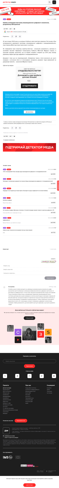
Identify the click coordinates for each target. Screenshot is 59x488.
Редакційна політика (30, 388)
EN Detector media (7, 405)
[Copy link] (19, 36)
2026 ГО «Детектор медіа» (11, 437)
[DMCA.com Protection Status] (24, 466)
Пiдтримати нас (21, 420)
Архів (26, 403)
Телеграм (49, 391)
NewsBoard (6, 398)
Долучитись (29, 112)
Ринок (5, 218)
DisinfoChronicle (7, 399)
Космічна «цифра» (7, 200)
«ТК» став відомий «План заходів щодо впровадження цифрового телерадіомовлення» (24, 171)
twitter (48, 389)
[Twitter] (16, 36)
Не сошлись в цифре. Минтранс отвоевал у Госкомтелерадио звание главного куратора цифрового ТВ (28, 210)
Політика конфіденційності (32, 389)
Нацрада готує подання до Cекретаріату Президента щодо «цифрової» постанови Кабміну (25, 190)
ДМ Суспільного (7, 391)
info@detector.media (10, 436)
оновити (53, 258)
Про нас (28, 385)
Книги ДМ (28, 393)
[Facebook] (12, 36)
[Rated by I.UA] (35, 466)
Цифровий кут (6, 220)
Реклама (27, 394)
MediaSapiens (6, 389)
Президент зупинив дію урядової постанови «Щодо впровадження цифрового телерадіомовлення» (28, 181)
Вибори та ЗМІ (7, 403)
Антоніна (5, 406)
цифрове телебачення (10, 140)
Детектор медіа (7, 388)
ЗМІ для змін (6, 393)
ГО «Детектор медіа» (8, 408)
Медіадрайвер (7, 396)
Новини (8, 19)
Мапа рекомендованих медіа (10, 410)
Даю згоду (29, 485)
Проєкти (6, 385)
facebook (49, 388)
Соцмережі (51, 385)
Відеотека (5, 401)
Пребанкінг (6, 394)
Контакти (27, 396)
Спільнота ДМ (29, 318)
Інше (5, 19)
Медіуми (5, 413)
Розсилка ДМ (28, 401)
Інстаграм (49, 393)
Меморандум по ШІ (30, 391)
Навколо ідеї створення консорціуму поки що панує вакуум (17, 230)
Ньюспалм (5, 411)
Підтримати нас (29, 398)
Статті (8, 198)
